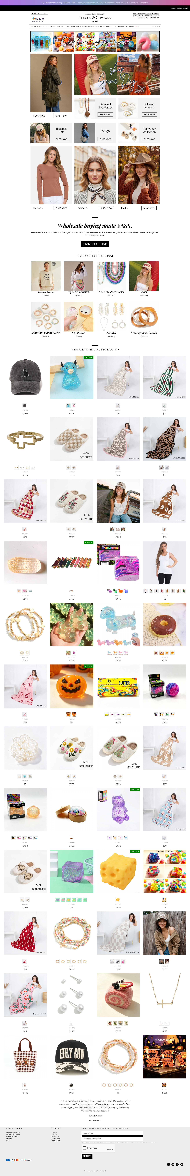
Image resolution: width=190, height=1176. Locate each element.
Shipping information (13, 1132)
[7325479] (126, 591)
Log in (173, 8)
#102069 (165, 1028)
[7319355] (184, 591)
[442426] (104, 1085)
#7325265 (72, 410)
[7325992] (30, 838)
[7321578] (22, 900)
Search (155, 26)
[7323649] (112, 961)
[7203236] (167, 961)
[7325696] (172, 653)
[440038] (79, 961)
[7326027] (161, 714)
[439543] (63, 961)
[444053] (33, 467)
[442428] (115, 1085)
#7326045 (118, 1028)
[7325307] (68, 776)
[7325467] (74, 900)
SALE (137, 26)
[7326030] (172, 714)
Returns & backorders (13, 1134)
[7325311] (68, 529)
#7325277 (118, 472)
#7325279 (165, 410)
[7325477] (109, 591)
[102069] (161, 1023)
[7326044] (126, 1023)
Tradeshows (55, 1136)
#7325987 (72, 719)
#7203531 (72, 1089)
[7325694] (156, 653)
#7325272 (25, 533)
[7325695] (167, 653)
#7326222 (72, 595)
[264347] (71, 1023)
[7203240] (118, 529)
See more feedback (95, 1120)
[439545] (68, 961)
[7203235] (161, 961)
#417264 (25, 472)
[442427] (109, 1085)
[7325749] (115, 653)
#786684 (25, 1089)
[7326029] (156, 714)
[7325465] (63, 900)
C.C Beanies (51, 26)
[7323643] (161, 467)
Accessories (86, 26)
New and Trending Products (94, 349)
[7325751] (126, 653)
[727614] (24, 405)
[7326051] (30, 591)
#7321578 (25, 904)
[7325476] (115, 591)
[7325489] (120, 838)
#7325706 (72, 657)
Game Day (102, 26)
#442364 (25, 657)
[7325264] (74, 405)
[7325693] (161, 653)
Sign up (87, 1156)
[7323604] (120, 776)
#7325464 (72, 904)
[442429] (120, 1085)
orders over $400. (39, 14)
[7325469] (85, 900)
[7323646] (118, 961)
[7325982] (112, 714)
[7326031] (19, 776)
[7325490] (109, 838)
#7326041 (165, 904)
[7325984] (123, 714)
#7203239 (118, 533)
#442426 (118, 1089)
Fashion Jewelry (75, 26)
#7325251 (118, 904)
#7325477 (118, 595)
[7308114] (145, 591)
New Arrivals (35, 26)
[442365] (27, 653)
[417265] (22, 467)
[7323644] (167, 467)
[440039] (85, 961)
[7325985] (129, 714)
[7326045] (109, 1023)
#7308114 (165, 595)
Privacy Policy (55, 1138)
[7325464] (57, 900)
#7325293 (165, 842)
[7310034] (173, 591)
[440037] (74, 961)
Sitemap (9, 1138)
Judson (50, 3)
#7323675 (25, 1028)
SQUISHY (43, 26)
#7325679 (165, 1089)
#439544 (72, 966)
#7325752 (118, 657)
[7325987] (68, 714)
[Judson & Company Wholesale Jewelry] (95, 18)
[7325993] (35, 838)
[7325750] (120, 653)
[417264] (16, 467)
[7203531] (71, 1085)
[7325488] (115, 838)
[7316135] (178, 591)
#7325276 (118, 410)
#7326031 (25, 781)
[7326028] (167, 714)
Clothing (94, 26)
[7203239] (112, 529)
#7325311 (71, 533)
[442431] (131, 1085)
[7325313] (68, 467)
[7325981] (107, 714)
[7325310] (74, 529)
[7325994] (13, 838)
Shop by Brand (119, 26)
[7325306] (74, 776)
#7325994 (25, 842)
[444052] (27, 467)
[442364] (22, 653)
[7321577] (27, 900)
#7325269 (25, 719)
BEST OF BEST (130, 26)
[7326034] (30, 776)
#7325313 (72, 472)
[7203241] (123, 529)
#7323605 (118, 781)
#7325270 (25, 966)
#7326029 (165, 719)
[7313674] (151, 591)
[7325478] (120, 591)
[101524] (167, 1023)
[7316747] (167, 591)
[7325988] (74, 714)
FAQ (7, 1140)
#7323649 (118, 966)
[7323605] (115, 776)
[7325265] (68, 405)
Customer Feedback (12, 1136)
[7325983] (118, 714)
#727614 (25, 410)
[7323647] (123, 961)
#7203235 (165, 966)
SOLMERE (60, 26)
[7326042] (115, 1023)
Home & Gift (110, 26)
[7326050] (24, 591)
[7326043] (120, 1023)
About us (54, 1134)
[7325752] (109, 653)
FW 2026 (66, 26)
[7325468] (79, 900)
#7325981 (118, 719)
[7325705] (74, 653)
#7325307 (72, 781)
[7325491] (126, 838)
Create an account (182, 8)
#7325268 (165, 781)
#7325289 (165, 533)
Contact (54, 1132)
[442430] (126, 1085)
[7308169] (156, 591)
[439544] (57, 961)
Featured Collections (94, 256)
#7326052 (25, 595)
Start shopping (95, 244)
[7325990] (19, 838)
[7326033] (24, 776)
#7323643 (165, 472)
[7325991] (24, 838)
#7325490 (118, 842)
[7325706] (68, 653)
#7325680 (72, 842)
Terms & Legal (55, 1140)
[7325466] (68, 900)
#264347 (72, 1028)
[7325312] (74, 467)
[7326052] (19, 591)
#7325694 (165, 657)
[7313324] (162, 591)
